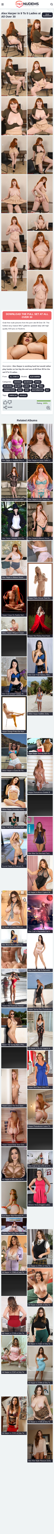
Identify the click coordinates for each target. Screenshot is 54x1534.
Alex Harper (35, 376)
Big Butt (18, 386)
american (13, 395)
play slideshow (47, 15)
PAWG (41, 386)
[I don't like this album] (10, 402)
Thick (34, 386)
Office (37, 382)
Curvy (26, 386)
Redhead (17, 382)
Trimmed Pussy (9, 390)
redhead (23, 395)
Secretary (28, 382)
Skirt (27, 390)
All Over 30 (14, 376)
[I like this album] (5, 402)
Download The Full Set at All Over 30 (27, 315)
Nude (20, 390)
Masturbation (37, 390)
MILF (47, 390)
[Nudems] (27, 4)
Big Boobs (8, 386)
